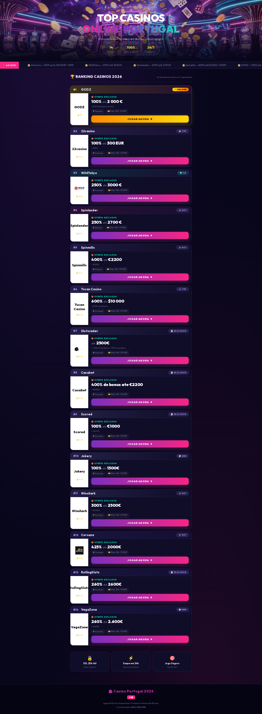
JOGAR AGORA (138, 119)
